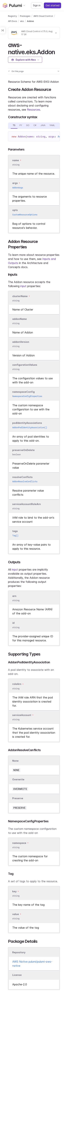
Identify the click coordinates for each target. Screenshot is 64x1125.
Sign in (36, 5)
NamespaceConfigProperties (27, 396)
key (14, 891)
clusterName (20, 296)
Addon (30, 21)
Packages (25, 16)
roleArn (16, 684)
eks (22, 21)
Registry (12, 16)
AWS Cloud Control (43, 16)
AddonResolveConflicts (24, 481)
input (23, 286)
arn (14, 596)
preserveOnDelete (23, 450)
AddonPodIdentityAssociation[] (29, 427)
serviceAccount (21, 715)
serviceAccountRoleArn (26, 504)
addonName (19, 318)
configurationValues (24, 364)
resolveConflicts (22, 477)
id (13, 623)
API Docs (12, 21)
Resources (33, 109)
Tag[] (15, 535)
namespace (19, 842)
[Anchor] (58, 51)
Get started (52, 5)
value (15, 914)
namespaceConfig (23, 391)
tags (15, 531)
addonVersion (20, 341)
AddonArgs (17, 188)
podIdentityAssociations (27, 423)
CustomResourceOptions (24, 215)
